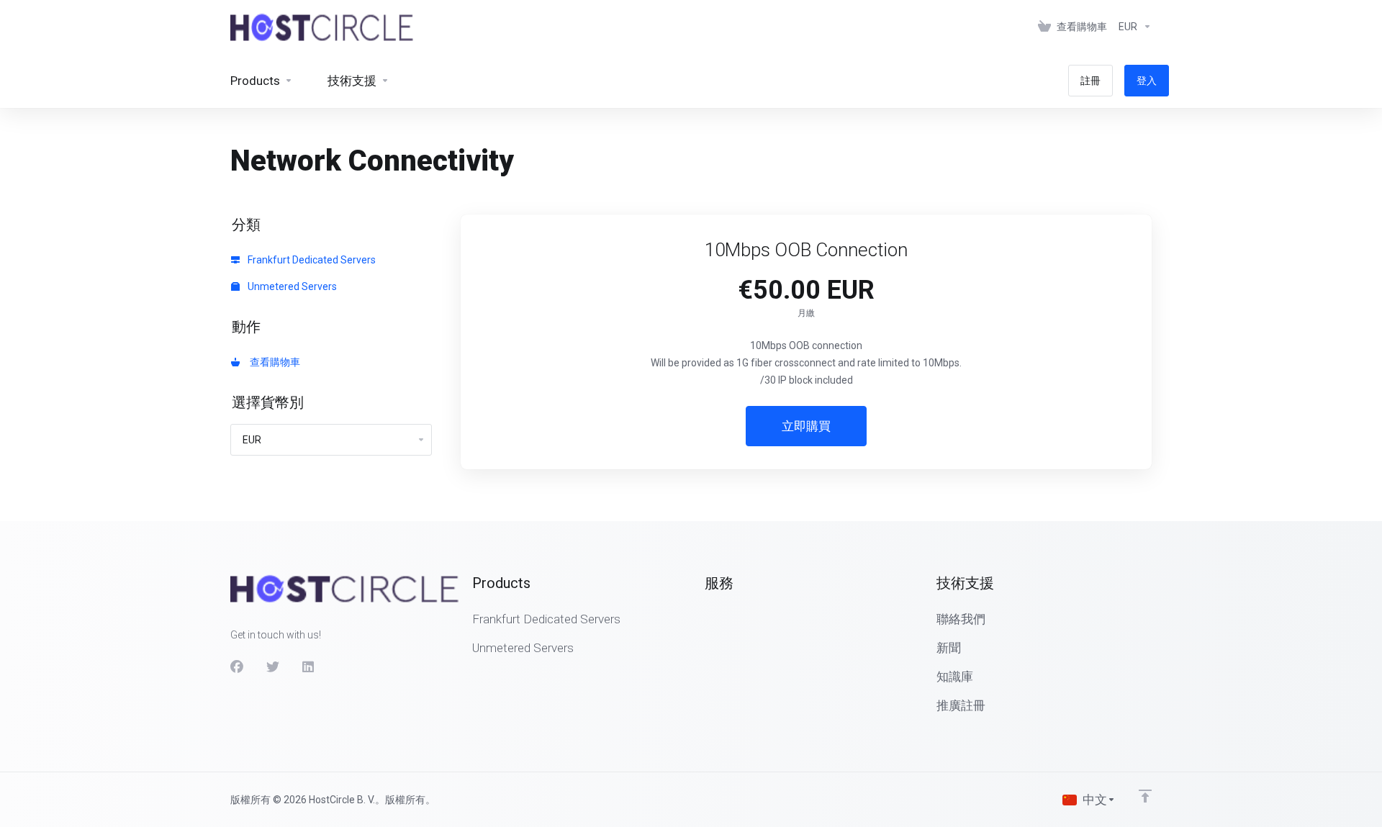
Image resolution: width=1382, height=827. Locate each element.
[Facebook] (237, 667)
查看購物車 (272, 362)
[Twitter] (273, 667)
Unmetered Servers (291, 286)
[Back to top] (1145, 796)
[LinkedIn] (309, 667)
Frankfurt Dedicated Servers (310, 260)
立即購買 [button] (806, 426)
